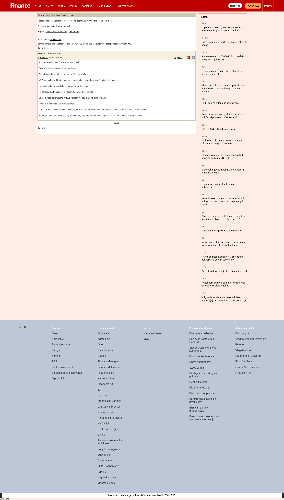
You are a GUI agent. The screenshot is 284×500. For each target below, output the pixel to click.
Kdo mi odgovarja (78, 21)
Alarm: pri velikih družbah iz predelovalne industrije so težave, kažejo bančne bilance (223, 88)
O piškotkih (58, 378)
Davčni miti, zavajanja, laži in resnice (221, 271)
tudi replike (74, 31)
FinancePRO (105, 384)
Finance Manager (107, 361)
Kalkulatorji (105, 6)
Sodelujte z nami (61, 344)
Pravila (64, 15)
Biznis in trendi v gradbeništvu (199, 409)
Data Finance (105, 350)
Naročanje (58, 339)
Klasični (48, 21)
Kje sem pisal (106, 21)
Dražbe (101, 355)
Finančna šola (105, 372)
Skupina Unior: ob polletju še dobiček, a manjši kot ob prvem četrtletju (223, 218)
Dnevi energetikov (200, 362)
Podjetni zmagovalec (109, 449)
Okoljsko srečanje (199, 387)
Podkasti (87, 6)
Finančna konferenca (201, 356)
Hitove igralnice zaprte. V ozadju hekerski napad (224, 43)
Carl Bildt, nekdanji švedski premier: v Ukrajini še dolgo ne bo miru (221, 142)
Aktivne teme (93, 21)
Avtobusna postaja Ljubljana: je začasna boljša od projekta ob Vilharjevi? (223, 116)
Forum (73, 6)
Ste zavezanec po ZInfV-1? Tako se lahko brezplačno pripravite (223, 58)
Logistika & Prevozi (108, 406)
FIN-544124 (43, 53)
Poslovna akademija (201, 333)
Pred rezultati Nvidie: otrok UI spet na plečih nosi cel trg (221, 73)
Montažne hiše (106, 412)
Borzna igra (242, 333)
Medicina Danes (153, 333)
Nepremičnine (105, 378)
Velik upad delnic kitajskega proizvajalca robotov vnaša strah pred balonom (223, 244)
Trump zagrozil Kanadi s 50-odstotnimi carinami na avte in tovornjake (222, 258)
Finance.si (103, 333)
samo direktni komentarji (56, 31)
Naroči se (235, 5)
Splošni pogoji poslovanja (67, 372)
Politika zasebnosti (63, 367)
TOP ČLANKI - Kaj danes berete (218, 129)
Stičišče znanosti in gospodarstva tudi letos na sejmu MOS (222, 156)
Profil (48, 15)
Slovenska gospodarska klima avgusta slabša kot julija (222, 171)
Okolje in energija (107, 429)
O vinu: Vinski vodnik (247, 367)
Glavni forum (55, 39)
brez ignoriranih (63, 26)
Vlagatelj (253, 6)
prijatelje (51, 26)
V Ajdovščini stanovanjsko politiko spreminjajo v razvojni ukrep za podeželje (224, 299)
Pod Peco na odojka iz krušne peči (220, 103)
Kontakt (56, 355)
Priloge (56, 350)
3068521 (44, 58)
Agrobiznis (103, 339)
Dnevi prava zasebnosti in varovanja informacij (204, 418)
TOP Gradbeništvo (108, 466)
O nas (55, 333)
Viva (146, 339)
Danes (49, 6)
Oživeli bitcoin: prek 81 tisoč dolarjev (221, 230)
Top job (101, 471)
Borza (61, 6)
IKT (99, 389)
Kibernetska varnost (109, 400)
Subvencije (104, 454)
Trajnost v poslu (106, 477)
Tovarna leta (104, 460)
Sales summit (197, 367)
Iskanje (71, 15)
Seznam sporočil (61, 21)
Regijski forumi (198, 382)
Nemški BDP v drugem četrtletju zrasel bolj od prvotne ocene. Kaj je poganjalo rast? (222, 201)
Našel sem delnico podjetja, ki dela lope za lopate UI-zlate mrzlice (223, 284)
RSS (54, 361)
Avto (100, 344)
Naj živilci (103, 423)
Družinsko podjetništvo (202, 393)
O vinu (101, 434)
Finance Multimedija (109, 367)
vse (44, 26)
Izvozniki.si (103, 395)
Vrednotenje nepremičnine (250, 339)
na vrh (116, 122)
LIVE (39, 6)
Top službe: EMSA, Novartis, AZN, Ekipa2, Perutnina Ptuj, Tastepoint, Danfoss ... (224, 29)
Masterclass (125, 6)
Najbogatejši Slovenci (110, 417)
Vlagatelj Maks (106, 483)
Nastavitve (55, 15)
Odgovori (178, 58)
